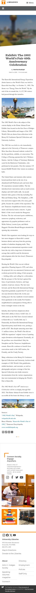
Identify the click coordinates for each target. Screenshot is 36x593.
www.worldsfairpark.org (10, 427)
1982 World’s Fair (8, 415)
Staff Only (23, 574)
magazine (6, 574)
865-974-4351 (6, 547)
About (4, 561)
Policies (22, 569)
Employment (24, 565)
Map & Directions (9, 550)
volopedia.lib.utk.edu (9, 418)
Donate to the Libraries (11, 554)
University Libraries (10, 539)
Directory (22, 561)
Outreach (6, 582)
